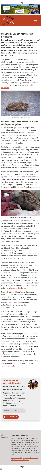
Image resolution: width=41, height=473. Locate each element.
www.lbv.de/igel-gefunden (16, 288)
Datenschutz (34, 458)
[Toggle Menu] (35, 20)
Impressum (26, 458)
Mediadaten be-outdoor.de (20, 460)
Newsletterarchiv (16, 458)
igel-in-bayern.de (8, 366)
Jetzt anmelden (10, 416)
